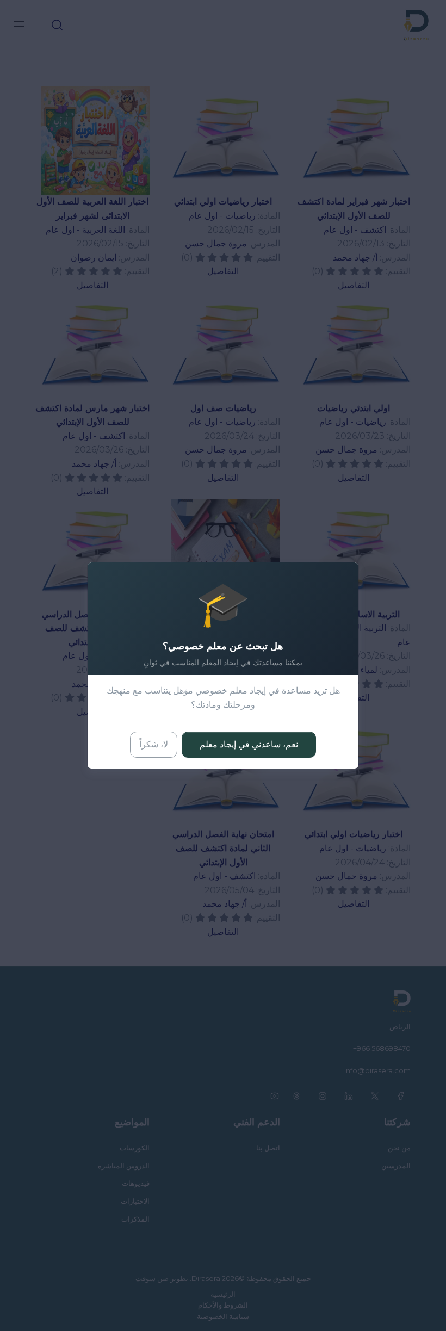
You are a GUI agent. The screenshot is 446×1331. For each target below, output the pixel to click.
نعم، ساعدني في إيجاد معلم (249, 744)
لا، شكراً (153, 744)
